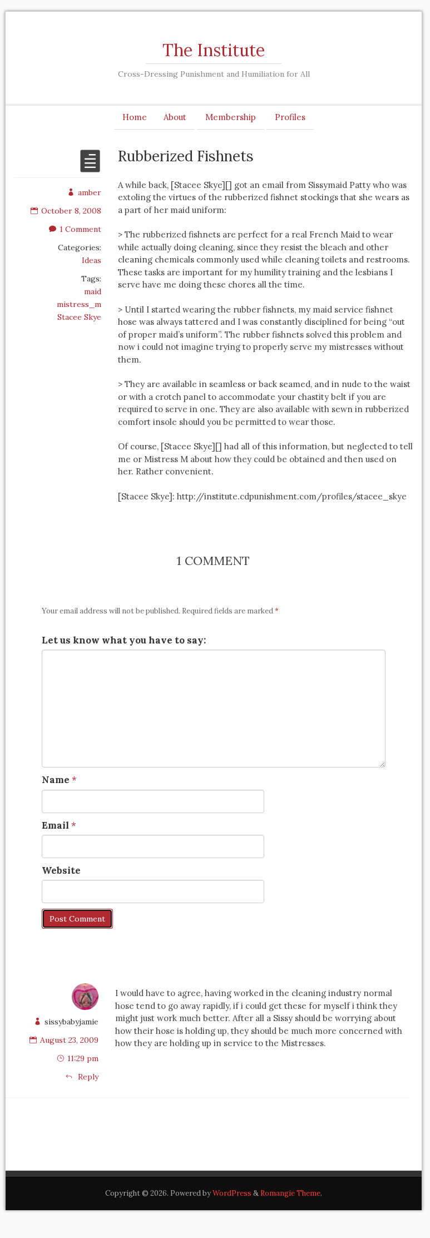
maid (92, 291)
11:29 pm (82, 1058)
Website (61, 870)
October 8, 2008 (71, 211)
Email (55, 825)
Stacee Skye (79, 317)
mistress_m (79, 304)
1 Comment (80, 229)
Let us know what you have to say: (124, 640)
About (175, 117)
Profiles (290, 117)
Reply (87, 1077)
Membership (230, 117)
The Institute (213, 50)
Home (134, 117)
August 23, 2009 (69, 1040)
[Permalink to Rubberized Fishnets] (90, 168)
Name (56, 780)
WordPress (231, 1193)
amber (89, 192)
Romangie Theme (290, 1193)
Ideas (91, 260)
